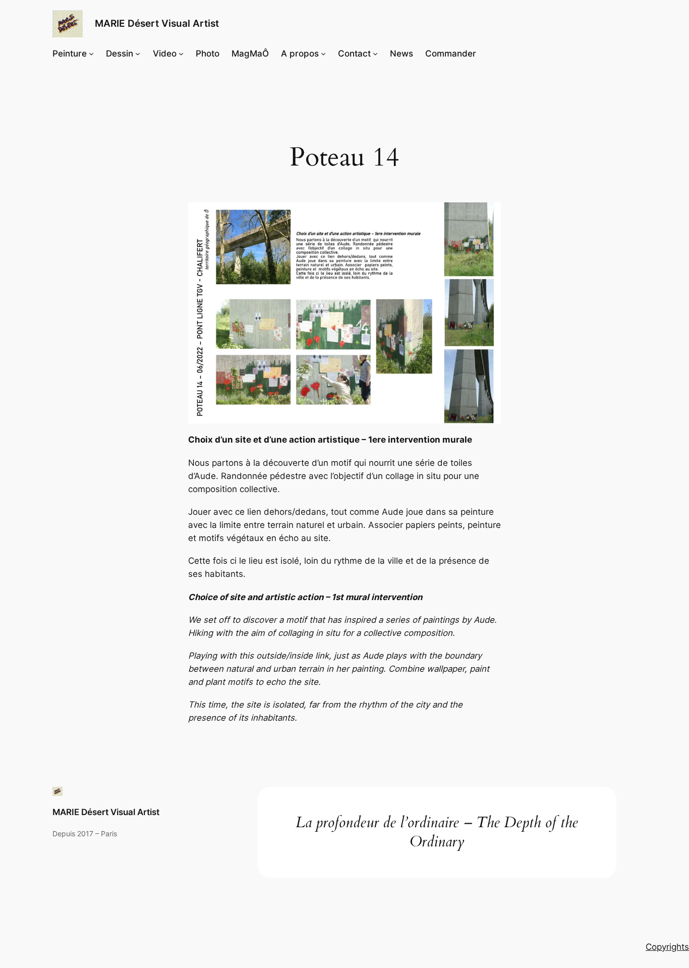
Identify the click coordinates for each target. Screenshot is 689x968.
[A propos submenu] (323, 53)
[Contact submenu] (375, 53)
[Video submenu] (181, 53)
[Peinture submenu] (91, 53)
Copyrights (667, 947)
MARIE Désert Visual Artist (157, 23)
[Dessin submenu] (137, 53)
